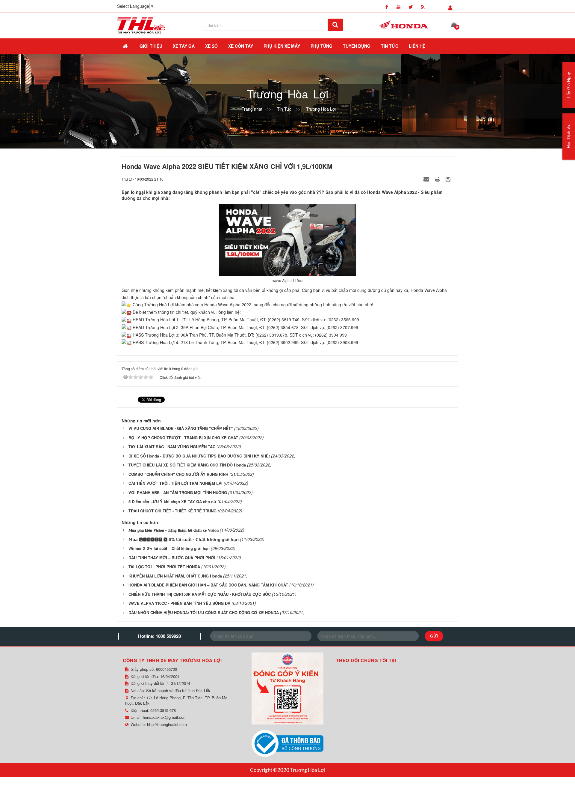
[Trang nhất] (126, 45)
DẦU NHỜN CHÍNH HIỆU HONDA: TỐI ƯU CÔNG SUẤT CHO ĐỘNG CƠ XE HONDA (203, 612)
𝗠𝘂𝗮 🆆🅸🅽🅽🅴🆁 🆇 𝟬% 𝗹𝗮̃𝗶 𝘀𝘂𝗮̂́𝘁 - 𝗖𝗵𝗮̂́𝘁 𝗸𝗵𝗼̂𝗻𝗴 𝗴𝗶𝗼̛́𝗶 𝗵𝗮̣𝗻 (183, 539)
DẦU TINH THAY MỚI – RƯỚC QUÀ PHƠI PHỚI (171, 557)
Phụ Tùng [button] (321, 46)
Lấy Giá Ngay (568, 85)
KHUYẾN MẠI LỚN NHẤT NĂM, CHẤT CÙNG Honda (175, 576)
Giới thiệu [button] (151, 46)
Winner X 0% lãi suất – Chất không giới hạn (169, 548)
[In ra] (438, 179)
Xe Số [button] (211, 46)
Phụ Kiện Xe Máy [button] (282, 46)
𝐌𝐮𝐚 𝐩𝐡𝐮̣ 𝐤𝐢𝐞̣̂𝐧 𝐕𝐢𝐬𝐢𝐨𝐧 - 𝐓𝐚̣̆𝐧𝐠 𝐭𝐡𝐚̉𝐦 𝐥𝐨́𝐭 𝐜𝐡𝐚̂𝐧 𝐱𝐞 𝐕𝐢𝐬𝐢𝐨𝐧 (173, 530)
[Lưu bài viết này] (449, 179)
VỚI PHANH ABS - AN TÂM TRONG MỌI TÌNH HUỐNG (177, 492)
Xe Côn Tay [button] (240, 46)
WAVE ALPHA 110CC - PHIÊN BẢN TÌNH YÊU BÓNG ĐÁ (179, 603)
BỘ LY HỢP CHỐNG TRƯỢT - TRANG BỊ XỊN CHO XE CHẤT (183, 437)
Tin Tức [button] (389, 46)
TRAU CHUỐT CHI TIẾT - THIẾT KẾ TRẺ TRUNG (172, 511)
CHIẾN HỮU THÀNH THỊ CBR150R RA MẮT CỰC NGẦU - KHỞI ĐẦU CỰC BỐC (199, 594)
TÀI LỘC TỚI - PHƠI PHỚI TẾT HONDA (164, 566)
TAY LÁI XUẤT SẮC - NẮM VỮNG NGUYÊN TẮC (171, 446)
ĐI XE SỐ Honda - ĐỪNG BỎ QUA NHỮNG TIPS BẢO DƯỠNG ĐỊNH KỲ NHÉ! (199, 456)
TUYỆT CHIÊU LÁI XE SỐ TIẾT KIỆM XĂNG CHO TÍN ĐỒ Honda (187, 465)
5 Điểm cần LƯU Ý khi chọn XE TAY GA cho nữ (172, 501)
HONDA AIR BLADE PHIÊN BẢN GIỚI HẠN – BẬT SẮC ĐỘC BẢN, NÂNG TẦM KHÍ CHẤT (208, 585)
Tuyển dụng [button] (356, 46)
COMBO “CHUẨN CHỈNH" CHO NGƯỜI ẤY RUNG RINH (178, 474)
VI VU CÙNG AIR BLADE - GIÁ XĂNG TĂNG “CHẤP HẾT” (180, 428)
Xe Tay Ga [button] (184, 46)
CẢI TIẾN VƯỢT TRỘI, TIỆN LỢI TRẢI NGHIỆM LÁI (175, 483)
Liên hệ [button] (417, 46)
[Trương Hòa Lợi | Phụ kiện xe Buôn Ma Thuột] (141, 25)
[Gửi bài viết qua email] (427, 179)
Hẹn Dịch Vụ (568, 136)
